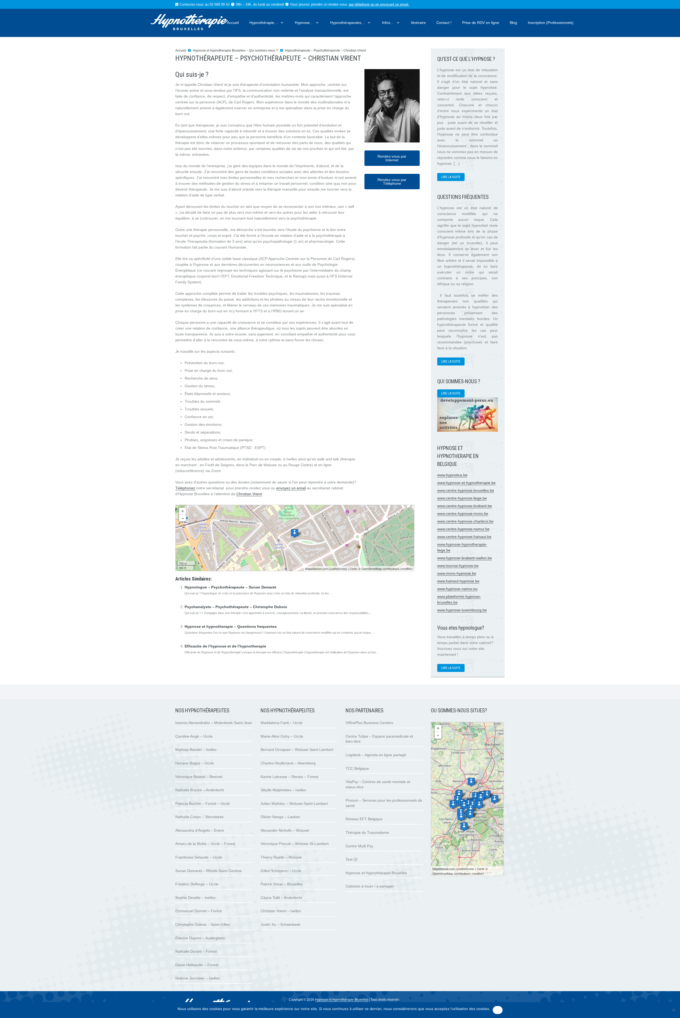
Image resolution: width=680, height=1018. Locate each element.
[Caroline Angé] (464, 805)
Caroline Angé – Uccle (193, 736)
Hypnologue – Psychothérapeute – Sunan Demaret (230, 587)
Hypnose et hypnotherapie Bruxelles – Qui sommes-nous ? (235, 50)
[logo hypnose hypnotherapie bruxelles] (199, 22)
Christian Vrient (249, 494)
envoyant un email (394, 4)
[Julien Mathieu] (481, 797)
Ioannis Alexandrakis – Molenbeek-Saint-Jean (213, 723)
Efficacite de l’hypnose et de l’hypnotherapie (225, 646)
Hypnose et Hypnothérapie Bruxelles (376, 873)
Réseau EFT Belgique (364, 819)
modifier (406, 568)
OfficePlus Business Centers (369, 723)
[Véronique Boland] (461, 817)
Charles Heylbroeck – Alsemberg (288, 763)
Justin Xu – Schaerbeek (280, 924)
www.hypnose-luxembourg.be (462, 610)
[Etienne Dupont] (479, 805)
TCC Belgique (357, 768)
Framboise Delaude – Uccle (198, 857)
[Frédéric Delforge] (470, 809)
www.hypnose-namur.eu (457, 589)
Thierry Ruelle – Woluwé (281, 857)
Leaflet (334, 568)
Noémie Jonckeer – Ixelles (197, 978)
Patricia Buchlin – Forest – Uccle (202, 803)
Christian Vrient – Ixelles (281, 911)
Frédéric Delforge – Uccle (196, 884)
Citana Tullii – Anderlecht (281, 897)
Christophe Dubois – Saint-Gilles (202, 924)
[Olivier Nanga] (471, 782)
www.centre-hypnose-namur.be (463, 529)
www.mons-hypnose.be (456, 573)
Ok (497, 1010)
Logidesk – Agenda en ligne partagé (376, 755)
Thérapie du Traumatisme (367, 832)
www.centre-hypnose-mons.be (462, 513)
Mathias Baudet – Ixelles (195, 749)
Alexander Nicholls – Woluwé (285, 830)
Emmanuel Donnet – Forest (198, 911)
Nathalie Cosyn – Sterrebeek (199, 817)
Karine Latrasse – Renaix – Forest (289, 777)
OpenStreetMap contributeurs (380, 568)
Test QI (352, 859)
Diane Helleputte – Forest (196, 965)
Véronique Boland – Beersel (198, 777)
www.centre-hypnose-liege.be (462, 498)
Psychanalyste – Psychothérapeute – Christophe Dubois (236, 607)
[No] (673, 1010)
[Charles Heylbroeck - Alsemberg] (464, 827)
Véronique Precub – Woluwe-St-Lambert (295, 844)
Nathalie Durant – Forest (196, 951)
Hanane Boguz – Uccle (194, 763)
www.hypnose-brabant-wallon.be (464, 558)
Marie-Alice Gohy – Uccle (282, 736)
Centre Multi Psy (359, 846)
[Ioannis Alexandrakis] (459, 794)
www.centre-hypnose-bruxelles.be (465, 490)
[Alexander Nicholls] (487, 795)
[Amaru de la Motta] (470, 814)
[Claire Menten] (494, 799)
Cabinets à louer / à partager (370, 886)
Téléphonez (185, 488)
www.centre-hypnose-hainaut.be (464, 537)
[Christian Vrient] (294, 533)
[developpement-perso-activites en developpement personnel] (467, 430)
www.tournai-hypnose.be (458, 565)
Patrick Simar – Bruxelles (282, 884)
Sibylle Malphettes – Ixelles (283, 790)
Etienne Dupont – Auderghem (200, 938)
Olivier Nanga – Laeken (280, 817)
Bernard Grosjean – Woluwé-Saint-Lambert (297, 749)
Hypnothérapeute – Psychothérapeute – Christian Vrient (325, 50)
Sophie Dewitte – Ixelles (195, 897)
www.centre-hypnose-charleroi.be (465, 521)
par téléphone (359, 4)
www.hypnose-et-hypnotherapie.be (466, 483)
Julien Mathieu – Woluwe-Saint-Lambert (294, 803)
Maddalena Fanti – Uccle (282, 723)
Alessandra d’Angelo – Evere (199, 830)
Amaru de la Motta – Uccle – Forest (205, 844)
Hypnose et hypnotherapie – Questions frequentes (231, 626)
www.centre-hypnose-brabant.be (464, 506)
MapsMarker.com (316, 568)
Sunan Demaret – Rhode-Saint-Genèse (208, 871)
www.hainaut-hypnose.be (458, 581)
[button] (281, 22)
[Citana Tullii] (453, 805)
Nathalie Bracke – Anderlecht (199, 790)
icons (342, 568)
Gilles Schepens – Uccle (281, 871)
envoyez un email (291, 488)
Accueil (180, 50)
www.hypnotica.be (452, 475)
